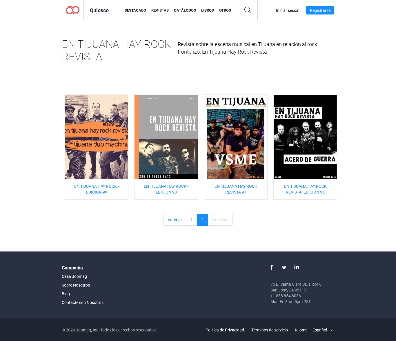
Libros (207, 10)
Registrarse (320, 10)
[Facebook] (271, 267)
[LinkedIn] (296, 267)
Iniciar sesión (287, 10)
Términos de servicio (269, 330)
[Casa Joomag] (72, 9)
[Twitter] (284, 267)
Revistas (160, 10)
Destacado (135, 10)
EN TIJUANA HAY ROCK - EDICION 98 (166, 189)
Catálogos (185, 10)
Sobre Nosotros (76, 285)
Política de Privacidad (225, 330)
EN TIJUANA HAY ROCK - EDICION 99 (96, 189)
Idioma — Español (311, 330)
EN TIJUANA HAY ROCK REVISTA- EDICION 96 (305, 189)
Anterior (175, 220)
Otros (225, 10)
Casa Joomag (74, 276)
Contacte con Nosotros (82, 302)
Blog (66, 293)
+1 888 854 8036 (285, 295)
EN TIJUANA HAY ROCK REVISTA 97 (236, 189)
